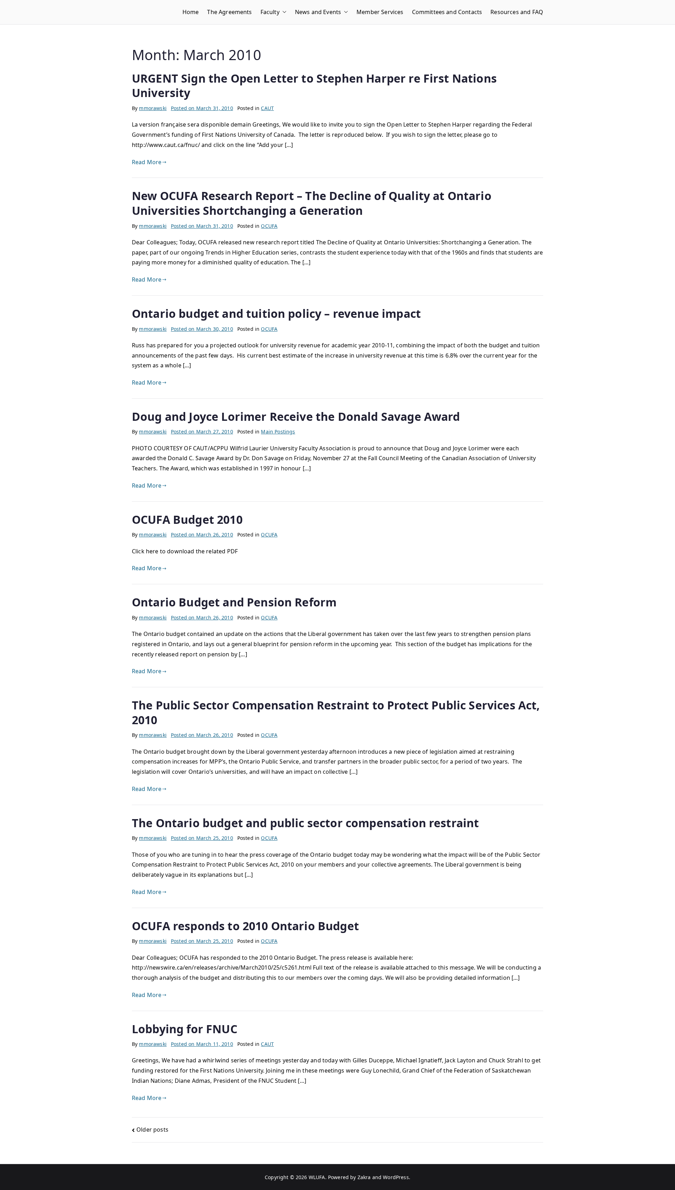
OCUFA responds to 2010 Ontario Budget (245, 925)
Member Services (379, 12)
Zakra (364, 1177)
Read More (146, 162)
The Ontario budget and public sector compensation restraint (305, 822)
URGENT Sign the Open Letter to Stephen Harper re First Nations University (314, 86)
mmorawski (152, 108)
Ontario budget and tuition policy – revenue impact (276, 313)
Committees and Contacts (447, 12)
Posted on (202, 108)
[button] (283, 12)
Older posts (152, 1129)
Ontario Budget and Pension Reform (234, 602)
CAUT (267, 108)
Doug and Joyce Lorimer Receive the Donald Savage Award (296, 416)
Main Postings (278, 431)
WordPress (396, 1177)
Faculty (270, 12)
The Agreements (229, 12)
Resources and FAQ (516, 12)
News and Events (318, 12)
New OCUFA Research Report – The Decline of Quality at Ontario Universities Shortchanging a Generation (311, 203)
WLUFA (317, 1177)
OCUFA (269, 226)
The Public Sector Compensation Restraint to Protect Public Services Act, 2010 (336, 712)
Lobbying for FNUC (184, 1028)
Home (190, 12)
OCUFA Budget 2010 (187, 519)
